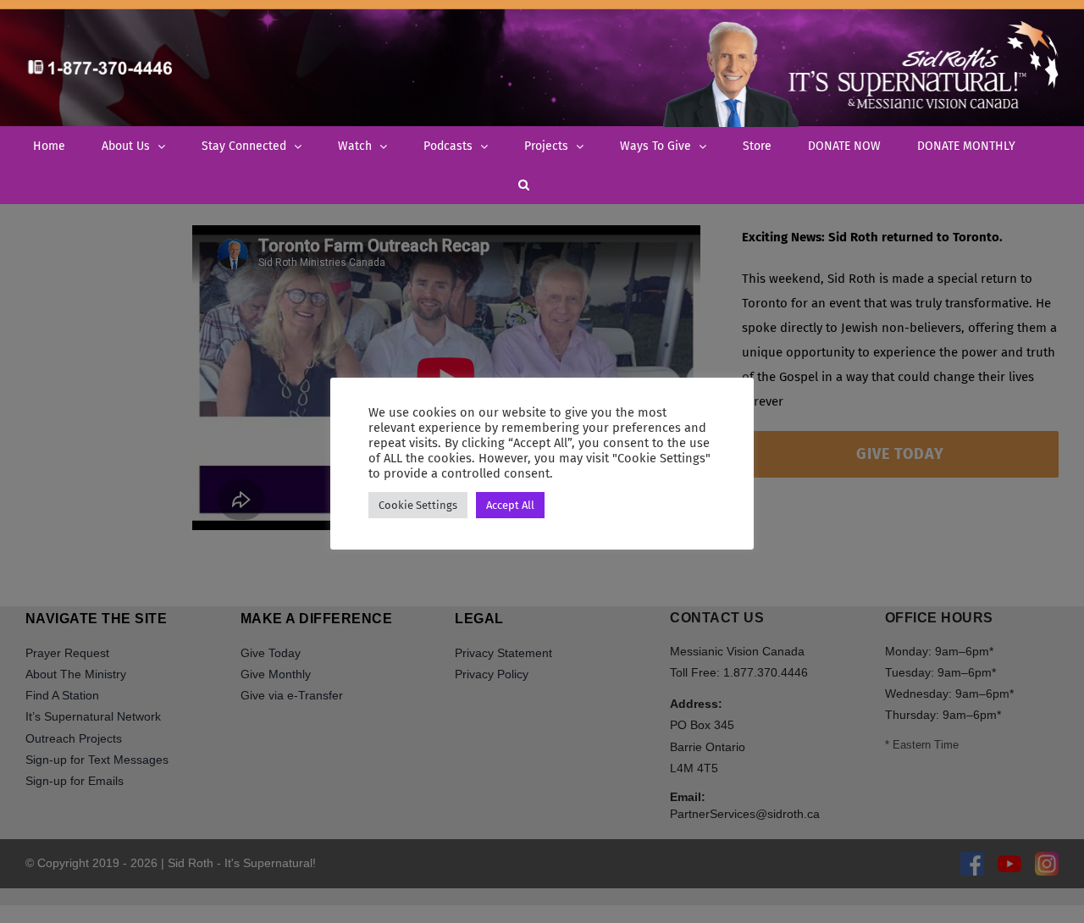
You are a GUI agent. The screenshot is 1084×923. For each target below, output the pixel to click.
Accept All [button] (510, 505)
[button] (523, 184)
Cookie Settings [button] (418, 505)
